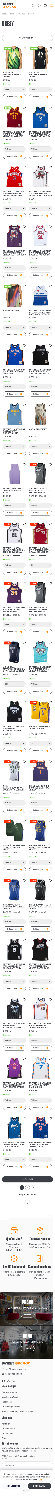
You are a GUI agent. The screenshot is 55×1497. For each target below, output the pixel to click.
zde (40, 1479)
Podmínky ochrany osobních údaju (17, 1411)
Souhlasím (39, 1486)
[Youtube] (8, 1379)
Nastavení (27, 1491)
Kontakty (6, 1424)
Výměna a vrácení (10, 1397)
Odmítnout (13, 1486)
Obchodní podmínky (11, 1407)
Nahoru (27, 1201)
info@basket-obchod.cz (16, 1369)
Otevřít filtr (27, 37)
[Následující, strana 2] (27, 1187)
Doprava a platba (9, 1392)
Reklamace (7, 1402)
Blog (4, 1438)
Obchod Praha (8, 1428)
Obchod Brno (8, 1433)
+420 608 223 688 (13, 1374)
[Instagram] (3, 1379)
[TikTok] (13, 1379)
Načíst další (27, 1179)
